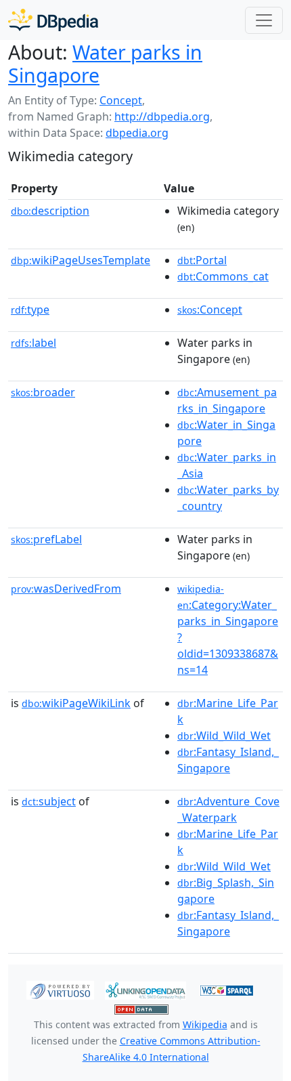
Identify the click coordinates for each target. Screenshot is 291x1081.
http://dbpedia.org (162, 116)
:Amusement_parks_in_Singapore (227, 400)
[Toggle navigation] (264, 20)
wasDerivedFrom (66, 588)
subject (49, 801)
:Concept (209, 309)
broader (43, 392)
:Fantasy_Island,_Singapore (228, 760)
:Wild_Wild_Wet (224, 735)
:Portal (202, 260)
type (30, 309)
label (33, 342)
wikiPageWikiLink (76, 703)
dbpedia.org (137, 132)
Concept (120, 100)
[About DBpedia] (53, 20)
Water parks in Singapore (105, 63)
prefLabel (46, 539)
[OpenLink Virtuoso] (60, 989)
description (50, 210)
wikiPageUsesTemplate (80, 260)
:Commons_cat (223, 276)
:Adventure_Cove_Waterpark (228, 809)
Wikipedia (205, 1024)
